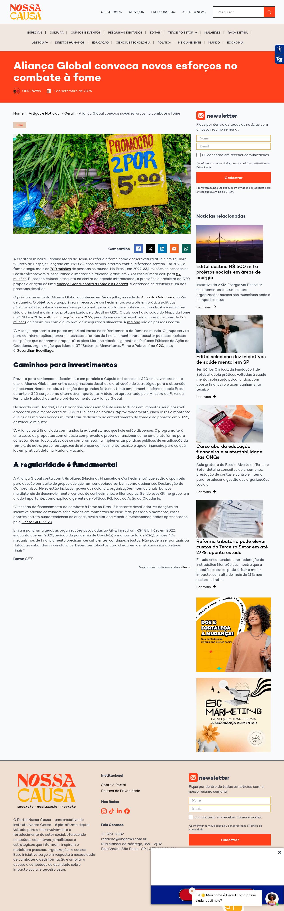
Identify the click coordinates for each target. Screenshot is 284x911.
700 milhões (60, 269)
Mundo (214, 42)
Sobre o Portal (113, 785)
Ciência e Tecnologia (133, 42)
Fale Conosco (163, 12)
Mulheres (212, 32)
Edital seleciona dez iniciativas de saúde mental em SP (231, 359)
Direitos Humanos (70, 42)
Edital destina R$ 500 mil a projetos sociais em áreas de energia (228, 272)
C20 (159, 345)
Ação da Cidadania (157, 297)
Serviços (136, 12)
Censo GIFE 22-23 (37, 522)
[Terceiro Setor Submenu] (196, 32)
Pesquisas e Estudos (125, 32)
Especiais (34, 32)
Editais (155, 32)
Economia (235, 42)
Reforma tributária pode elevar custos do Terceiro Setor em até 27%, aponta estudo (232, 547)
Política (164, 42)
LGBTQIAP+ (40, 42)
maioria (133, 322)
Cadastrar (234, 177)
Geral (186, 567)
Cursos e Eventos (86, 32)
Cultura (57, 32)
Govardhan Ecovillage (34, 350)
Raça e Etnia (238, 32)
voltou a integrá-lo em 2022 (68, 317)
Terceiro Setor (180, 32)
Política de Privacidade (120, 791)
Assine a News (194, 12)
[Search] (269, 12)
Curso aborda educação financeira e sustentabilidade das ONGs (229, 452)
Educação (100, 42)
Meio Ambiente (189, 42)
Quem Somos (111, 12)
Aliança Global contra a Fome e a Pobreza (92, 284)
